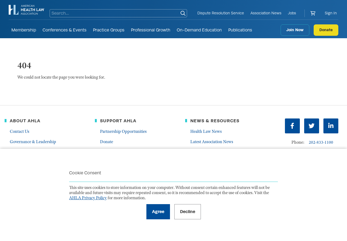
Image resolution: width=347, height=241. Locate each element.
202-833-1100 (321, 142)
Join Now (295, 30)
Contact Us (19, 131)
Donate (326, 30)
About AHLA (25, 120)
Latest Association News (211, 141)
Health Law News (206, 131)
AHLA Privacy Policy (88, 198)
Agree (158, 211)
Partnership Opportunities (123, 131)
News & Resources (214, 120)
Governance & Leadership (33, 141)
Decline (187, 211)
